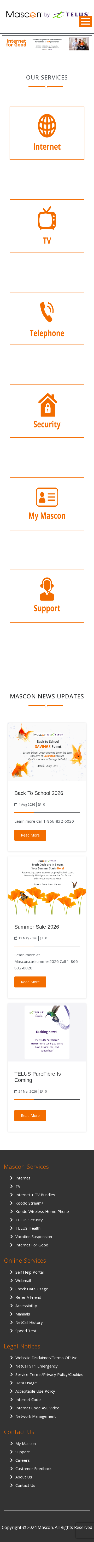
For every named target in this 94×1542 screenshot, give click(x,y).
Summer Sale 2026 (36, 927)
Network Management (35, 1416)
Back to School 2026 (38, 793)
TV (17, 1186)
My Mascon (25, 1443)
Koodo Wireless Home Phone (42, 1211)
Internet (22, 1177)
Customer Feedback (33, 1468)
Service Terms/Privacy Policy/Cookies (49, 1374)
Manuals (22, 1314)
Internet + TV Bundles (35, 1194)
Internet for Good (31, 1244)
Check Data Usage (31, 1288)
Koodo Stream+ (29, 1203)
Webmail (23, 1280)
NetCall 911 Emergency (36, 1366)
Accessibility (26, 1305)
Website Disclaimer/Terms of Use (46, 1357)
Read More (30, 835)
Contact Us (25, 1485)
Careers (22, 1460)
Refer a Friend (28, 1297)
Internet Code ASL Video (37, 1407)
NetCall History (29, 1322)
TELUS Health (27, 1228)
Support (22, 1451)
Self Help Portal (29, 1272)
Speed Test (26, 1330)
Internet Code (28, 1399)
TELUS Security (29, 1219)
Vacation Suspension (33, 1236)
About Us (23, 1476)
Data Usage (26, 1382)
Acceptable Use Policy (35, 1391)
